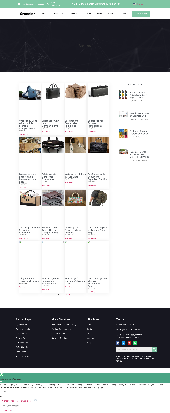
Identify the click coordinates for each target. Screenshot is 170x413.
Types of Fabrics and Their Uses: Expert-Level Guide (139, 154)
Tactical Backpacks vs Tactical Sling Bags (98, 230)
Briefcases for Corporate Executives (49, 177)
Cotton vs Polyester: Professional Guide (140, 132)
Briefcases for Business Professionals (95, 123)
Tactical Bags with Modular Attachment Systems (98, 282)
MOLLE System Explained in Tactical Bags (50, 281)
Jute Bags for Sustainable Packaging (72, 123)
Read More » (23, 134)
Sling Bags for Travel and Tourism (29, 279)
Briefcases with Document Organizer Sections (98, 177)
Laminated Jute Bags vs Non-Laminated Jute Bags (27, 178)
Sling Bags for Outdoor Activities (75, 279)
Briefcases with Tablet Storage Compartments (50, 230)
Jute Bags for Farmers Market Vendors (73, 230)
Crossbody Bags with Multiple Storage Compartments (28, 124)
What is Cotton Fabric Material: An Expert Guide (139, 95)
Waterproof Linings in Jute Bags (75, 175)
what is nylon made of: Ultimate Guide (139, 114)
